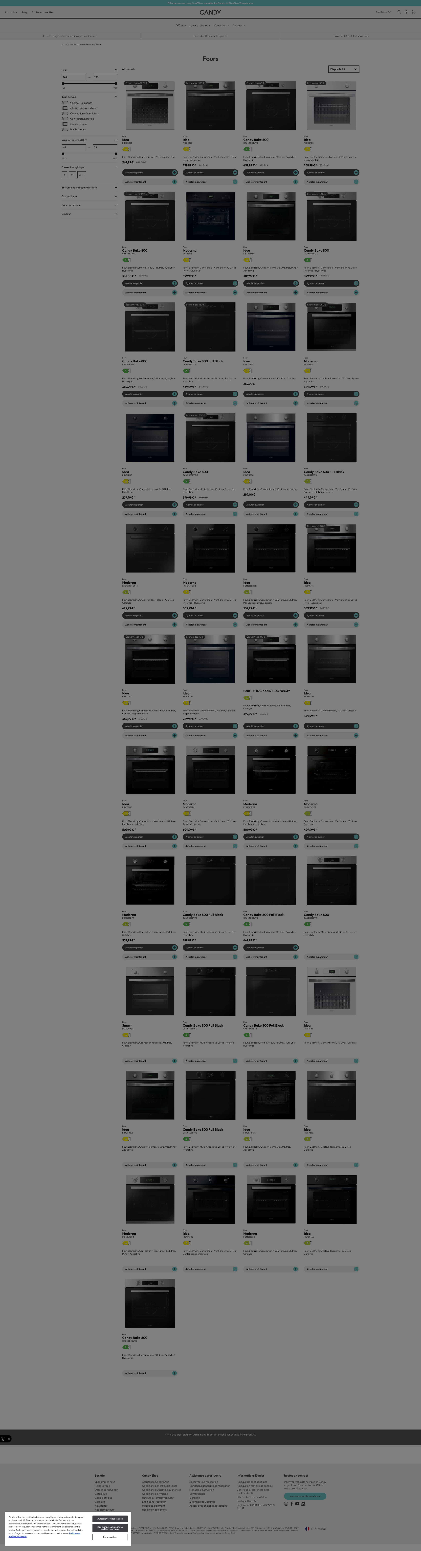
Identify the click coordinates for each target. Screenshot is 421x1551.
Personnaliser (110, 1537)
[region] (68, 1529)
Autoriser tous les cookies (110, 1518)
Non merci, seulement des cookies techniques (110, 1527)
